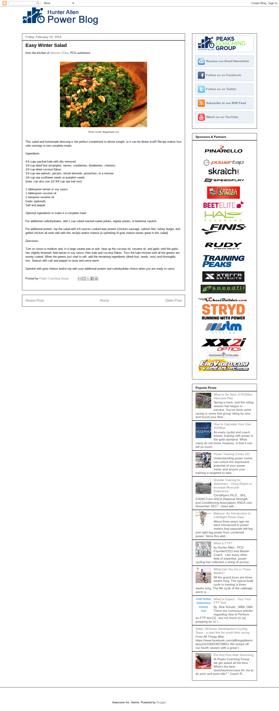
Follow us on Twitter (221, 89)
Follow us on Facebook (223, 75)
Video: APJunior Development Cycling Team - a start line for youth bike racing (222, 630)
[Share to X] (88, 278)
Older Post (173, 300)
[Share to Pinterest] (96, 278)
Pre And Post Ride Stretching (233, 655)
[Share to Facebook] (92, 278)
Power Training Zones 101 (232, 454)
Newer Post (35, 300)
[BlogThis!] (84, 278)
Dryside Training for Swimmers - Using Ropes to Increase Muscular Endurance (233, 485)
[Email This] (80, 278)
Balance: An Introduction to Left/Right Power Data (232, 515)
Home (104, 300)
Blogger (161, 702)
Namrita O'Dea (59, 53)
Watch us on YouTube (222, 117)
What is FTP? (223, 543)
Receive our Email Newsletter (227, 61)
